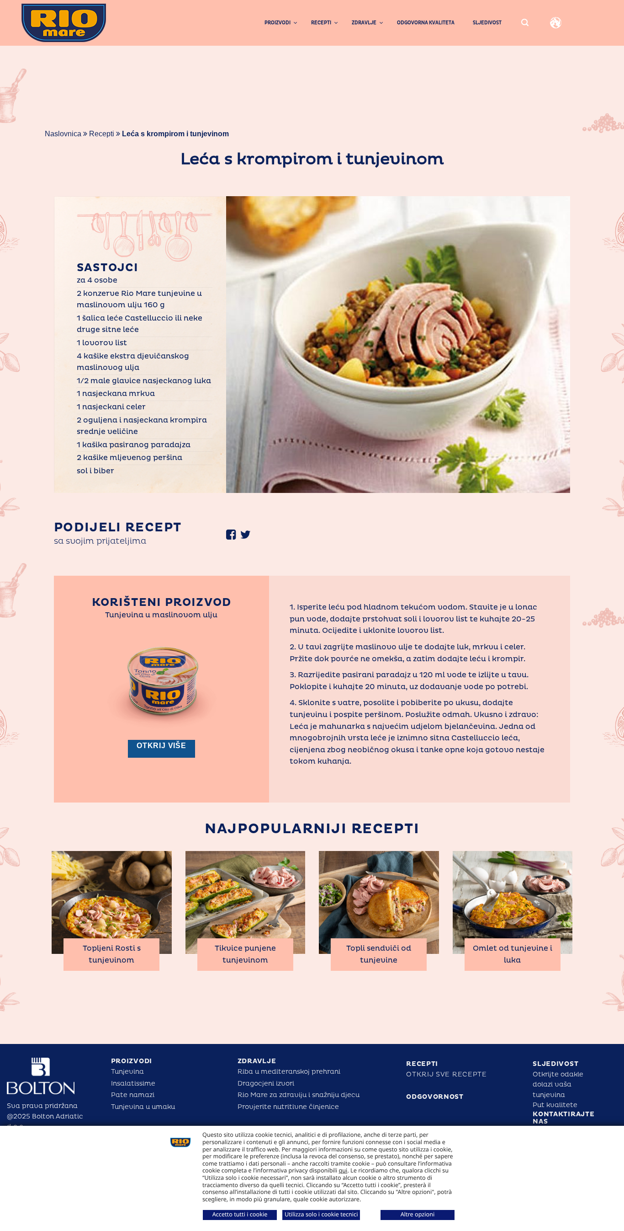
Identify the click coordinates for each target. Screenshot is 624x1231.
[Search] (525, 23)
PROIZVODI (131, 1061)
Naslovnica (63, 134)
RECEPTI (422, 1064)
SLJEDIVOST (555, 1064)
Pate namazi (132, 1095)
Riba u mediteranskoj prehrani (289, 1072)
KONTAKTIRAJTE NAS (563, 1118)
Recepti (101, 134)
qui (343, 1170)
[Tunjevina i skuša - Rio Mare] (80, 23)
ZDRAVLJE (257, 1061)
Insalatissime (133, 1083)
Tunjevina (127, 1072)
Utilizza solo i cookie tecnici (321, 1214)
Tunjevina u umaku (143, 1107)
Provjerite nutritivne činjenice (288, 1107)
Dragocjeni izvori (266, 1083)
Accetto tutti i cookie (240, 1214)
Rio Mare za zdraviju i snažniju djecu (299, 1095)
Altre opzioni (418, 1214)
